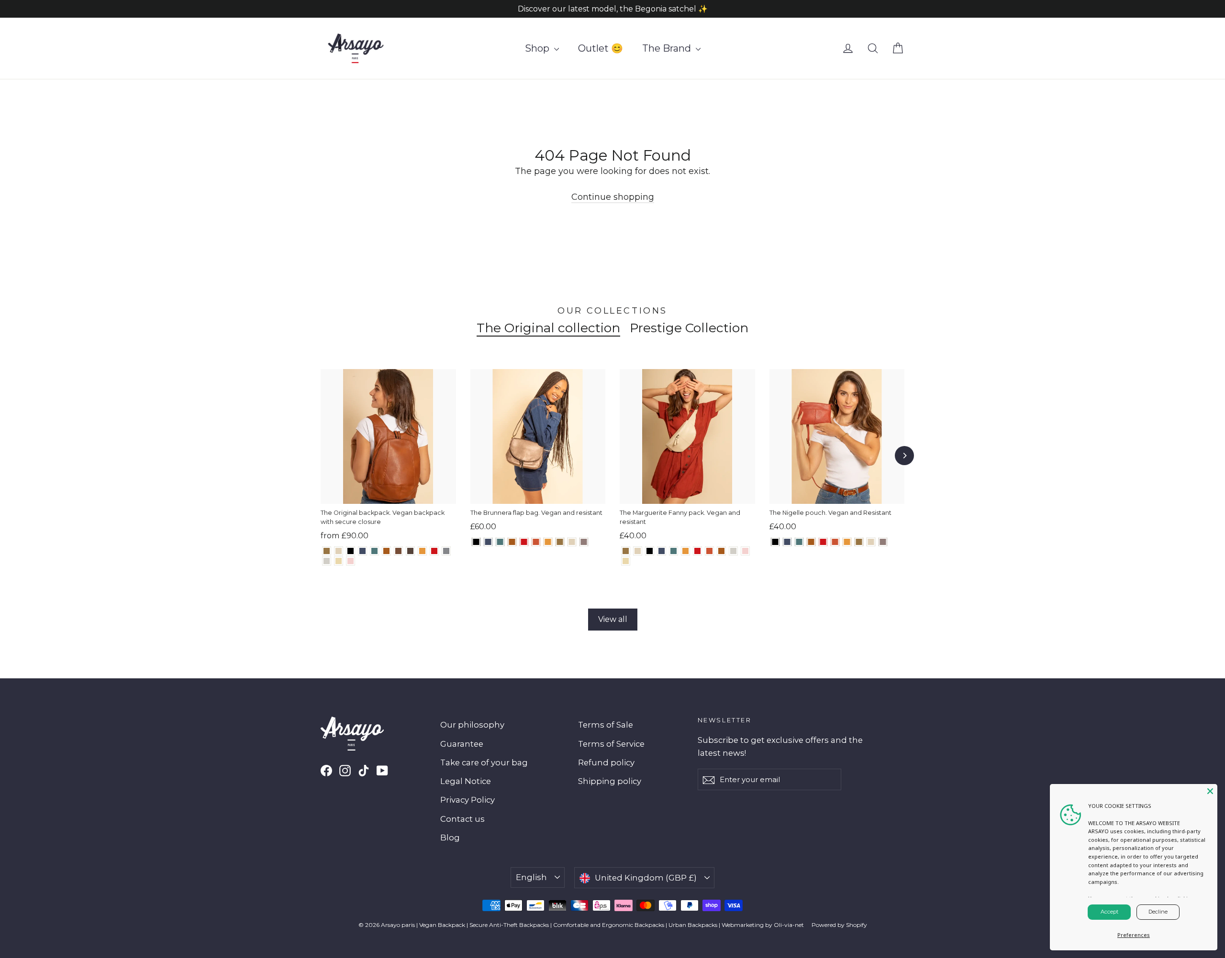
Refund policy (606, 762)
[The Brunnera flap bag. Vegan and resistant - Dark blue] (488, 542)
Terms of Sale (605, 724)
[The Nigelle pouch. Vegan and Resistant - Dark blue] (787, 542)
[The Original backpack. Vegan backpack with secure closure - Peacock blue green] (374, 551)
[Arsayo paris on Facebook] (326, 770)
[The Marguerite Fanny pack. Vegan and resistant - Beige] (626, 561)
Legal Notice (465, 781)
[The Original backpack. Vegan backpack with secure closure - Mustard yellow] (422, 551)
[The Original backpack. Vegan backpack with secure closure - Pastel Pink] (350, 561)
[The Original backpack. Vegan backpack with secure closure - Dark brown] (410, 551)
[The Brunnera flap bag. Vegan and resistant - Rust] (536, 542)
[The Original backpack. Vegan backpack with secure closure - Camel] (386, 551)
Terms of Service (611, 744)
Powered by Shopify (839, 924)
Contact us (462, 819)
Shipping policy (609, 781)
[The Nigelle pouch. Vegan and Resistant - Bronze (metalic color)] (859, 542)
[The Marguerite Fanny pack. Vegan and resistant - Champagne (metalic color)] (638, 551)
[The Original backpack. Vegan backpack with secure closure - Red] (434, 551)
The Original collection (548, 328)
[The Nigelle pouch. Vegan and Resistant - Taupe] (883, 542)
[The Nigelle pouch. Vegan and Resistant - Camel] (811, 542)
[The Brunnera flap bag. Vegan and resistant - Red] (524, 542)
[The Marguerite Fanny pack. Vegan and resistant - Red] (697, 551)
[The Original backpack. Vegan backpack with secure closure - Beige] (338, 561)
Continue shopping (612, 197)
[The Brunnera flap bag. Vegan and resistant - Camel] (512, 542)
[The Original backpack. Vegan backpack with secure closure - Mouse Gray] (446, 551)
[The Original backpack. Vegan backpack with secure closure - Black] (350, 551)
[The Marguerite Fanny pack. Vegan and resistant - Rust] (709, 551)
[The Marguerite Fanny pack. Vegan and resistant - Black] (650, 551)
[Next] (904, 455)
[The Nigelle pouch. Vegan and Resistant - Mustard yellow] (847, 542)
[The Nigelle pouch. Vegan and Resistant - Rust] (835, 542)
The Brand (667, 48)
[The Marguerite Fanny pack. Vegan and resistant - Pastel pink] (745, 551)
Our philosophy (472, 724)
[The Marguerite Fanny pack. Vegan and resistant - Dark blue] (661, 551)
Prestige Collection (689, 328)
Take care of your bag (484, 762)
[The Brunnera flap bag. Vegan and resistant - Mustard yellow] (548, 542)
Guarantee (461, 744)
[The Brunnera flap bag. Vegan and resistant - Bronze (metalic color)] (560, 542)
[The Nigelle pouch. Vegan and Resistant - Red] (823, 542)
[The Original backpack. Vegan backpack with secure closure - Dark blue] (362, 551)
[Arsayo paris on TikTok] (363, 770)
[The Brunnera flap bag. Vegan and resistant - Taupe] (584, 542)
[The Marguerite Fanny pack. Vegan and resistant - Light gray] (733, 551)
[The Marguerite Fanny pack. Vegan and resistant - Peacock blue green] (673, 551)
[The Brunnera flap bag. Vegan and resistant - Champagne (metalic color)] (572, 542)
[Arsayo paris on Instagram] (345, 770)
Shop (538, 48)
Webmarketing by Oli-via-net (763, 924)
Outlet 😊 (600, 48)
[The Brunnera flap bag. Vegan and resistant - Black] (476, 542)
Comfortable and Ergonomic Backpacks (608, 924)
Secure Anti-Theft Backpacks (509, 924)
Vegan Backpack (442, 924)
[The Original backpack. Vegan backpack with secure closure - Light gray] (327, 561)
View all (612, 619)
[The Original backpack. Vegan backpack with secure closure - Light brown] (398, 551)
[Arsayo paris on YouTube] (382, 770)
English (531, 877)
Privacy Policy (467, 800)
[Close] (1210, 791)
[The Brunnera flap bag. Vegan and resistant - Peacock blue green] (500, 542)
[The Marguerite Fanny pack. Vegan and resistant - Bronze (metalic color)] (626, 551)
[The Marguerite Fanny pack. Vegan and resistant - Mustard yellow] (685, 551)
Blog (450, 837)
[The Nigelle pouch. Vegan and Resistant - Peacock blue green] (799, 542)
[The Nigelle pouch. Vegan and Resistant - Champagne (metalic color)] (871, 542)
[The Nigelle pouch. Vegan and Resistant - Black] (775, 542)
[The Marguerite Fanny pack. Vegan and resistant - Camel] (721, 551)
